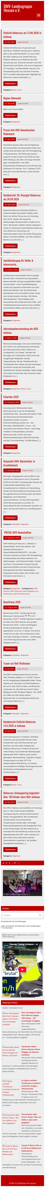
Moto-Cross (17, 90)
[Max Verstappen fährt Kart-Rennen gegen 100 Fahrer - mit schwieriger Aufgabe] (11, 1028)
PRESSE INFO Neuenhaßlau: (17, 532)
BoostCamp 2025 (12, 602)
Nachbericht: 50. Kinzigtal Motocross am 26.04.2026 (22, 197)
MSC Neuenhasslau (22, 594)
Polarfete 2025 (10, 397)
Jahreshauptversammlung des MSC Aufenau (20, 331)
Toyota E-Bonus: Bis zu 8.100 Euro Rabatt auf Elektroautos (31, 1148)
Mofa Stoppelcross (30, 591)
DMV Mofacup (16, 591)
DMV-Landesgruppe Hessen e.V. (18, 8)
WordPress (21, 1183)
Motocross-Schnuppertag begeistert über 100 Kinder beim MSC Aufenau (21, 795)
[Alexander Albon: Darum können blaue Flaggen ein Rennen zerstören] (11, 1062)
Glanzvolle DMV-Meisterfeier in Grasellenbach (19, 463)
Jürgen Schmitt (23, 42)
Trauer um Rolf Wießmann (16, 663)
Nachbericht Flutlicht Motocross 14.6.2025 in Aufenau (19, 724)
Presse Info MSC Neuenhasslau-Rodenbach (19, 132)
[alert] (22, 927)
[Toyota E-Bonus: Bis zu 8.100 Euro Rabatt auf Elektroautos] (11, 1161)
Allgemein (16, 122)
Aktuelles (16, 524)
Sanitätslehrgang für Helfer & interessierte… (18, 262)
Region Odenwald (12, 98)
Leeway (33, 1183)
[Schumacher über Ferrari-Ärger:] (11, 1130)
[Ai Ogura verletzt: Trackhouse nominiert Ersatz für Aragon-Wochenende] (11, 1096)
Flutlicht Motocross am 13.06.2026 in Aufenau (22, 35)
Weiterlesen (10, 83)
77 (15, 863)
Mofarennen (8, 594)
